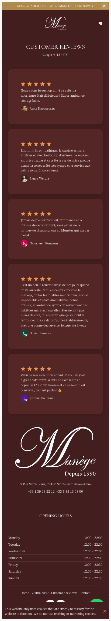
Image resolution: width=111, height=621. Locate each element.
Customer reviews (64, 593)
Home (24, 593)
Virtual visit (40, 593)
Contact (85, 593)
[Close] (105, 611)
